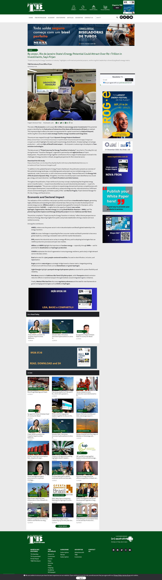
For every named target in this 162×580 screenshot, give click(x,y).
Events (50, 558)
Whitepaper (60, 17)
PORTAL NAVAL (94, 10)
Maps (49, 561)
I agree (81, 578)
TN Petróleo (34, 554)
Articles (70, 17)
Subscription (64, 552)
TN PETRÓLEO (83, 10)
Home (31, 17)
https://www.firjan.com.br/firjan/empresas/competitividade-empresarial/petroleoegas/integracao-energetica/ (60, 140)
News (49, 565)
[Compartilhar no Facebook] (56, 123)
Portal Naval (34, 558)
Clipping (50, 567)
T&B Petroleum (40, 17)
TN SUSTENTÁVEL (105, 10)
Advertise (79, 17)
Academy (51, 17)
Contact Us (89, 17)
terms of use (126, 575)
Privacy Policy (118, 575)
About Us (51, 554)
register (129, 80)
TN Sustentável (35, 556)
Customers (51, 556)
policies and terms (125, 82)
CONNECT (73, 10)
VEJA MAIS (62, 526)
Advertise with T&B (79, 553)
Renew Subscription (64, 555)
